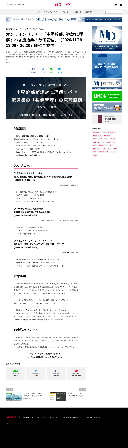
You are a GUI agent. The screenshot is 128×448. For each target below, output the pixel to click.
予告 (116, 148)
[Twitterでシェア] (43, 70)
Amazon (114, 152)
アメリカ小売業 (103, 152)
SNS (110, 148)
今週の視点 (97, 132)
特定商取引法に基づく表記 (70, 417)
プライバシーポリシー (55, 417)
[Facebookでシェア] (33, 70)
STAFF (37, 417)
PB (95, 152)
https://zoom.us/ (47, 287)
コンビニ (96, 142)
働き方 (96, 155)
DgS (104, 148)
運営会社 (44, 417)
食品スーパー (103, 145)
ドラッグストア (110, 139)
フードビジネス (98, 139)
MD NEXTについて (28, 417)
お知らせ (82, 417)
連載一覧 (78, 12)
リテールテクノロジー (51, 12)
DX (103, 142)
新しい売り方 (97, 135)
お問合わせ (97, 417)
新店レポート (67, 12)
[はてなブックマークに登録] (59, 70)
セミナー (107, 135)
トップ (38, 12)
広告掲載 (89, 417)
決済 (95, 145)
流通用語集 (88, 12)
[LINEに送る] (51, 70)
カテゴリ (96, 148)
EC (112, 145)
